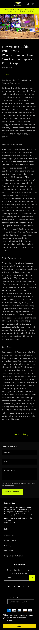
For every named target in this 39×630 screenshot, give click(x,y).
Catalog (7, 545)
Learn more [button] (8, 621)
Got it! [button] (19, 626)
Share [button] (6, 74)
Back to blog (21, 434)
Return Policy (10, 540)
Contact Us (9, 535)
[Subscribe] (32, 578)
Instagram (8, 551)
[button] (4, 3)
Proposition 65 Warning (14, 556)
